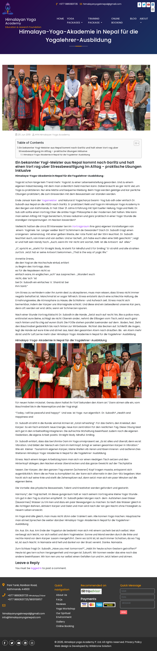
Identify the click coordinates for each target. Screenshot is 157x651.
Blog (133, 18)
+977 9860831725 (18, 595)
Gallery (60, 621)
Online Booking (117, 20)
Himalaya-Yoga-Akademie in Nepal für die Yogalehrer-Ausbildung (56, 154)
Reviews (61, 604)
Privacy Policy (133, 642)
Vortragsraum (80, 226)
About (144, 18)
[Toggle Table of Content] (135, 143)
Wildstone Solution (100, 646)
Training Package (94, 20)
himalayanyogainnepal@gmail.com (102, 4)
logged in (36, 568)
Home (60, 18)
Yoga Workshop (65, 608)
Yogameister (49, 200)
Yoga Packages (74, 20)
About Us (61, 595)
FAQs (59, 599)
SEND (123, 612)
